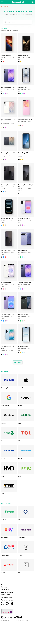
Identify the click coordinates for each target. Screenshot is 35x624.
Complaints (5, 589)
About (3, 584)
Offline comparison (7, 592)
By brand (4, 371)
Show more (17, 362)
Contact (4, 587)
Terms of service (7, 600)
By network (5, 503)
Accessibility (5, 595)
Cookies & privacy (7, 597)
